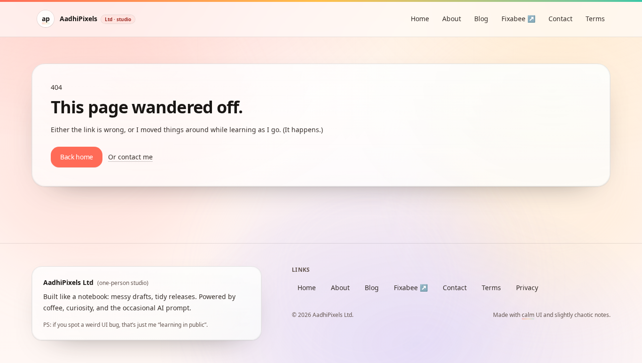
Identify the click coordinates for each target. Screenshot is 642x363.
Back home (76, 156)
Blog (481, 18)
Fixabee (518, 18)
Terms (595, 18)
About (451, 18)
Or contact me (130, 156)
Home (420, 18)
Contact (560, 18)
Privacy (527, 287)
